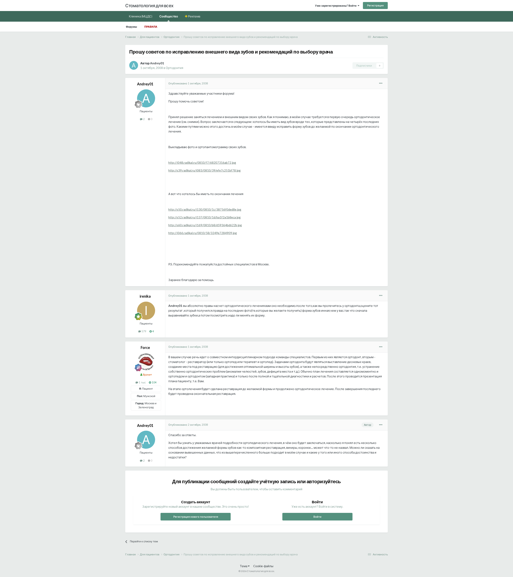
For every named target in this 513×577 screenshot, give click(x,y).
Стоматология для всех (149, 5)
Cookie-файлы (263, 566)
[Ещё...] (381, 83)
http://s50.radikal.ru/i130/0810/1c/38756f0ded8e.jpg (204, 209)
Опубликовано (188, 83)
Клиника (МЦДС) (140, 16)
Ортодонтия (174, 68)
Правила (150, 26)
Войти (317, 516)
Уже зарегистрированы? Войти (336, 5)
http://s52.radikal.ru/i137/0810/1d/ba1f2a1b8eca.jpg (204, 217)
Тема (244, 566)
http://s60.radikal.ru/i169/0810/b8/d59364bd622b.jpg (205, 225)
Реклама (193, 16)
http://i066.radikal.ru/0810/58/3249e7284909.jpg (202, 233)
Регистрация (375, 5)
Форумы (131, 26)
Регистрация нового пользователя (195, 516)
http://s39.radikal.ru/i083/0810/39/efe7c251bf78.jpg (204, 170)
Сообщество (168, 16)
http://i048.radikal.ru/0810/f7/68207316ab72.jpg (202, 162)
